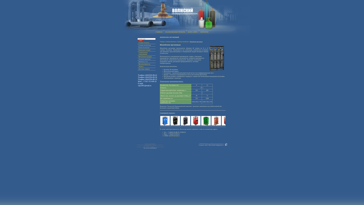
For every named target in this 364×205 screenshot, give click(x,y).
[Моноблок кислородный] (165, 125)
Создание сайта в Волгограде (207, 145)
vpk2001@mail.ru (153, 148)
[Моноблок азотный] (175, 125)
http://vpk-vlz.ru (147, 148)
